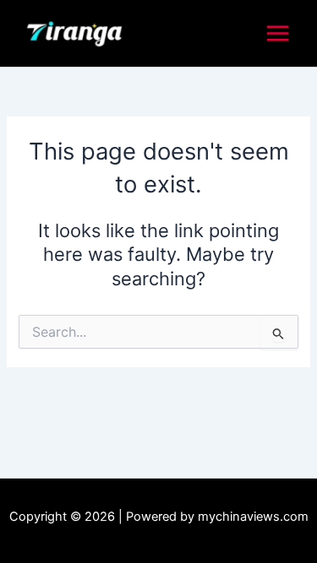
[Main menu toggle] (277, 33)
